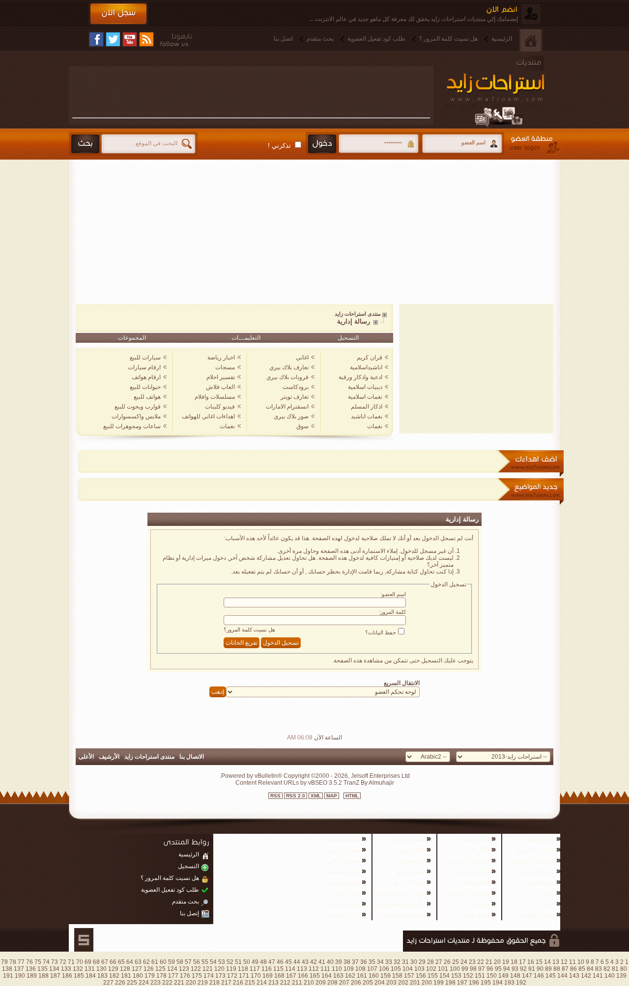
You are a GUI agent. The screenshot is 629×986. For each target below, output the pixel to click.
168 (279, 975)
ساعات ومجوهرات (402, 914)
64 (129, 962)
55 (204, 962)
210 (309, 982)
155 (433, 975)
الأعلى (86, 756)
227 (108, 982)
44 (296, 962)
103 (419, 968)
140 (609, 975)
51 (238, 962)
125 (160, 968)
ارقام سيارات (144, 367)
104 (407, 968)
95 (498, 968)
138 (7, 968)
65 (121, 962)
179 (149, 975)
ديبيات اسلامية (365, 386)
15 (539, 962)
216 (238, 982)
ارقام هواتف (146, 377)
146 (539, 975)
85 (581, 968)
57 (188, 962)
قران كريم (369, 357)
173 (220, 975)
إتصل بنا (189, 913)
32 (397, 962)
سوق (302, 426)
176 (185, 975)
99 (464, 968)
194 (497, 982)
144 (562, 975)
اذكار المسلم (366, 406)
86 (573, 968)
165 (315, 975)
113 (302, 968)
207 (344, 982)
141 (598, 975)
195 (486, 982)
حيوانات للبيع (145, 386)
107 (372, 968)
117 (255, 968)
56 (196, 962)
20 (497, 962)
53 (221, 962)
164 (326, 975)
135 (42, 968)
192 (521, 982)
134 (54, 968)
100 (455, 968)
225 (132, 982)
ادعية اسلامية (344, 871)
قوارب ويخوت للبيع (137, 406)
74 (46, 962)
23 (472, 962)
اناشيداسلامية (366, 367)
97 (481, 968)
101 (443, 968)
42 (313, 962)
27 (438, 962)
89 (548, 968)
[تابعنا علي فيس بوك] (96, 39)
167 (291, 975)
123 (184, 968)
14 (547, 962)
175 (197, 975)
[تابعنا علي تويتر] (113, 39)
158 (397, 975)
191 (8, 975)
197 (462, 982)
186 (67, 975)
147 (527, 975)
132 (78, 968)
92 (523, 968)
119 (231, 968)
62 (146, 962)
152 (468, 975)
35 (372, 962)
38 (346, 962)
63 (138, 962)
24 (463, 962)
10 (580, 962)
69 (88, 962)
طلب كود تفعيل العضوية (376, 38)
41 (321, 962)
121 (207, 968)
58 (179, 962)
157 (409, 975)
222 (167, 982)
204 (379, 982)
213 (273, 982)
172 (232, 975)
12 (564, 962)
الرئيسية (501, 38)
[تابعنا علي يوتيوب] (130, 39)
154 (444, 975)
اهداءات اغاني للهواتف (208, 416)
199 (438, 982)
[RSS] (146, 39)
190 (20, 975)
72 (62, 962)
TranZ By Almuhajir (368, 782)
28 (430, 962)
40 (330, 962)
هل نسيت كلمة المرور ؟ (448, 38)
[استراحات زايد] (505, 92)
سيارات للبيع (145, 357)
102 (431, 968)
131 (90, 968)
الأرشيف (109, 756)
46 (280, 962)
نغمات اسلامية (365, 396)
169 (267, 975)
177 (173, 975)
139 (621, 975)
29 (422, 962)
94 (506, 968)
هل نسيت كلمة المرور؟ (249, 629)
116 (266, 968)
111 (325, 968)
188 (43, 975)
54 (213, 962)
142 (586, 975)
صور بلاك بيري (291, 416)
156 (421, 975)
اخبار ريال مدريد (470, 860)
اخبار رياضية (474, 839)
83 (598, 968)
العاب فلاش (220, 386)
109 (348, 968)
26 (447, 962)
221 (179, 982)
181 (126, 975)
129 (113, 968)
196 (474, 982)
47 (271, 962)
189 (32, 975)
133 (66, 968)
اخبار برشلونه (473, 871)
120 (219, 968)
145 (550, 975)
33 (388, 962)
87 (565, 968)
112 (314, 968)
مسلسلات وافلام (215, 396)
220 (191, 982)
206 (356, 982)
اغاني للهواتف (537, 914)
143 (574, 975)
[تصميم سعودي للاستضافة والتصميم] (83, 940)
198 (450, 982)
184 (91, 975)
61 (154, 962)
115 (278, 968)
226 (120, 982)
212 (285, 982)
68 (96, 962)
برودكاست (296, 386)
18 (514, 962)
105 (396, 968)
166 (303, 975)
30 (413, 962)
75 (37, 962)
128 (125, 968)
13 (555, 962)
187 (55, 975)
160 (374, 975)
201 (415, 982)
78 (12, 962)
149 (503, 975)
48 (263, 962)
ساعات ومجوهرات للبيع (132, 426)
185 (79, 975)
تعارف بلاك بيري (289, 367)
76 (29, 962)
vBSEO (317, 782)
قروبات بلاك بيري (287, 377)
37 (355, 962)
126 (148, 968)
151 (480, 975)
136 (31, 968)
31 (405, 962)
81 (615, 968)
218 (214, 982)
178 (161, 975)
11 (572, 962)
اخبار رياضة (221, 357)
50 (246, 962)
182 (114, 975)
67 (104, 962)
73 (54, 962)
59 (171, 962)
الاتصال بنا (191, 756)
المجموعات (132, 337)
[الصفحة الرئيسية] (531, 40)
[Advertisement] (251, 92)
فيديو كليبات (220, 406)
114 (290, 968)
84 (590, 968)
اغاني (302, 357)
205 (368, 982)
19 (505, 962)
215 (250, 982)
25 (455, 962)
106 (384, 968)
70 (79, 962)
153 (456, 975)
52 (230, 962)
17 (522, 962)
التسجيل (348, 337)
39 (338, 962)
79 (4, 962)
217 (226, 982)
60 (163, 962)
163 (338, 975)
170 (256, 975)
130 (101, 968)
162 (350, 975)
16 (530, 962)
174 (208, 975)
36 (363, 962)
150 (491, 975)
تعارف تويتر (295, 396)
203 (391, 982)
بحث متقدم (320, 38)
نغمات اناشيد (366, 416)
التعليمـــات (245, 337)
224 (144, 982)
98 (473, 968)
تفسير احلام (220, 377)
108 (360, 968)
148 (515, 975)
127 (137, 968)
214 (262, 982)
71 (71, 962)
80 (623, 968)
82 (606, 968)
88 (556, 968)
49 (255, 962)
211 (297, 982)
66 (113, 962)
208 (332, 982)
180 (138, 975)
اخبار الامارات (473, 850)
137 (19, 968)
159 (385, 975)
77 (21, 962)
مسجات (225, 367)
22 (480, 962)
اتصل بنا (283, 38)
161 (362, 975)
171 (244, 975)
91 (531, 968)
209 (320, 982)
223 (155, 982)
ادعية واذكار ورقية (360, 377)
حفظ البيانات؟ (380, 632)
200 (427, 982)
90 (540, 968)
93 (515, 968)
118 (243, 968)
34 (380, 962)
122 (196, 968)
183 (102, 975)
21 (489, 962)
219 (203, 982)
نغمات (374, 426)
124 (172, 968)
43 (305, 962)
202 (403, 982)
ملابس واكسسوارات (136, 416)
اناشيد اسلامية (343, 839)
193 (509, 982)
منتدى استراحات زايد (358, 314)
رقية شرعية (345, 882)
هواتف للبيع (147, 396)
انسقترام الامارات (287, 406)
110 (337, 968)
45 (288, 962)
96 (489, 968)
